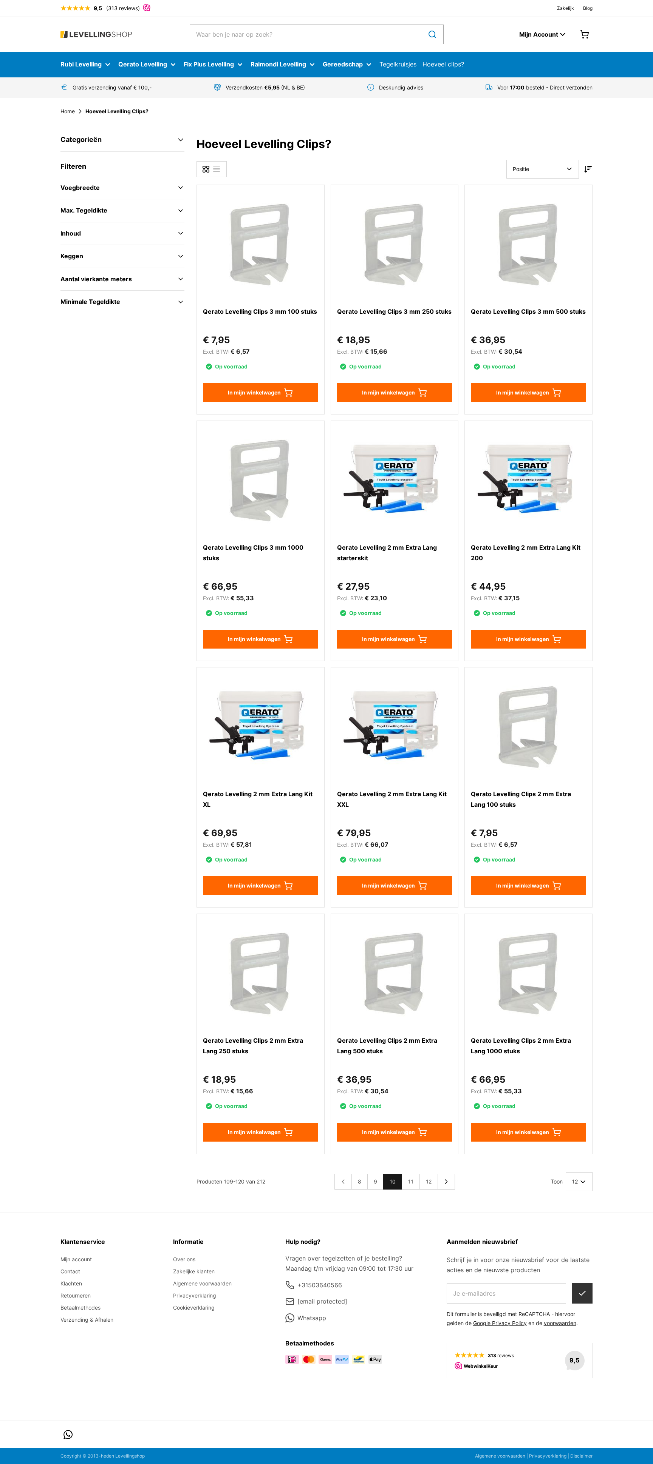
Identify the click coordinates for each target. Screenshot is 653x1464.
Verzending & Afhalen (86, 1319)
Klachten (71, 1283)
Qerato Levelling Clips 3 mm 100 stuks (260, 311)
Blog (588, 8)
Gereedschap (343, 64)
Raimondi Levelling (278, 64)
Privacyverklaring (194, 1295)
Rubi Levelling (81, 64)
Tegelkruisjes (397, 64)
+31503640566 (319, 1285)
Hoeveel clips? (443, 64)
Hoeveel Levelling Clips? (117, 111)
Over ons (184, 1259)
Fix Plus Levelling (209, 64)
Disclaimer (581, 1456)
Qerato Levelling (142, 64)
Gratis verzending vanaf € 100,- (112, 87)
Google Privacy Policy (500, 1323)
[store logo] (96, 34)
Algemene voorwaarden (202, 1283)
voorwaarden (560, 1323)
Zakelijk (565, 8)
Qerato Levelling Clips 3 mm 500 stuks (528, 311)
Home (67, 111)
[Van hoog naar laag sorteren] (588, 169)
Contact (70, 1271)
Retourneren (75, 1295)
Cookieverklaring (194, 1307)
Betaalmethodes (80, 1307)
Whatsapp (311, 1318)
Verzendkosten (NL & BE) (265, 87)
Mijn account (76, 1259)
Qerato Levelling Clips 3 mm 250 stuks (394, 311)
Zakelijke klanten (194, 1271)
